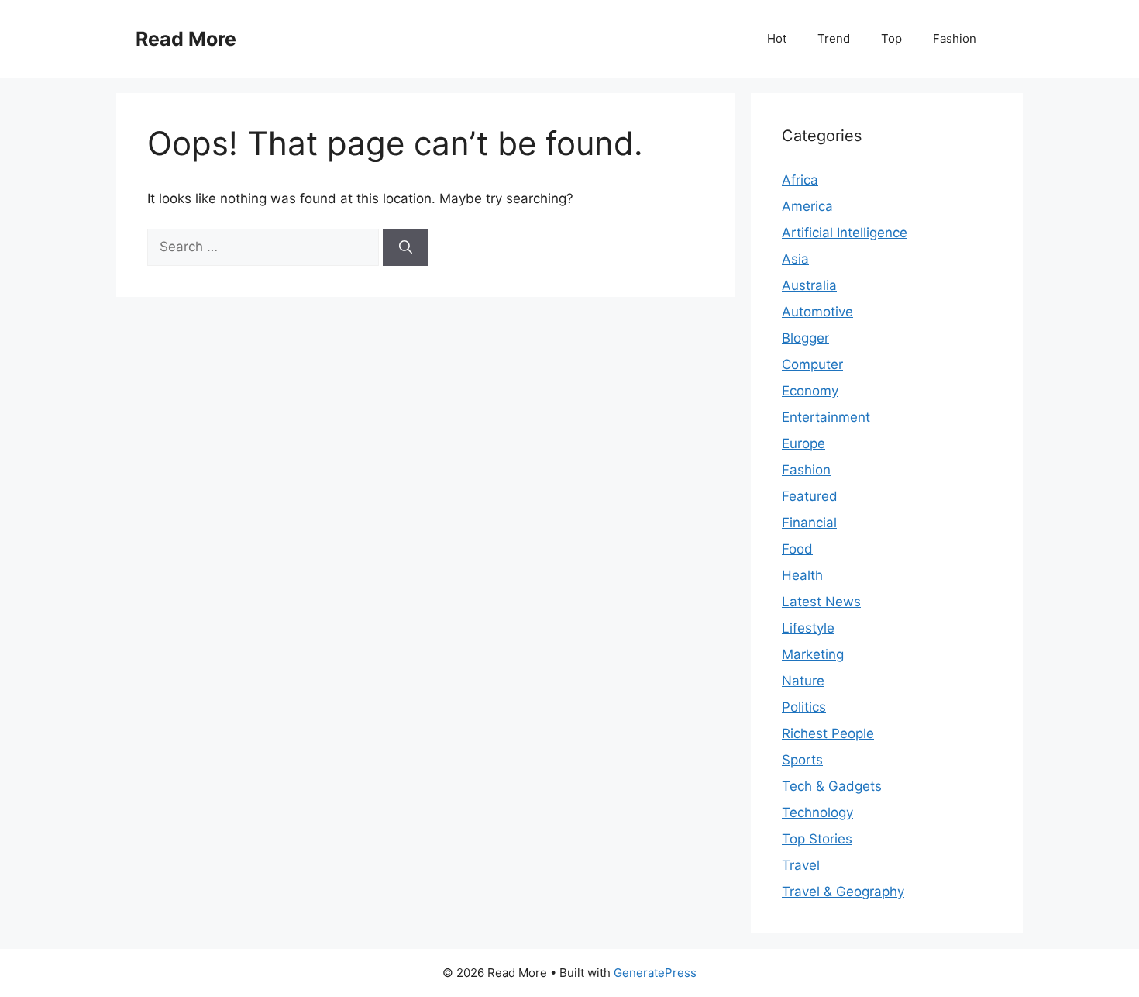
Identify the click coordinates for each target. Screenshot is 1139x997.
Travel (801, 865)
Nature (803, 680)
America (807, 206)
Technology (817, 812)
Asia (795, 259)
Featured (810, 496)
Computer (812, 364)
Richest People (828, 733)
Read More (186, 38)
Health (802, 575)
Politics (804, 707)
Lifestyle (808, 628)
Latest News (821, 601)
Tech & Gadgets (832, 786)
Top (891, 38)
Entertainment (826, 417)
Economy (810, 390)
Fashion (954, 38)
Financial (809, 522)
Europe (803, 443)
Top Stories (817, 839)
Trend (833, 38)
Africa (800, 180)
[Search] (405, 247)
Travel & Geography (843, 891)
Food (797, 549)
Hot (776, 38)
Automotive (817, 311)
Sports (802, 760)
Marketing (813, 654)
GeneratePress (655, 972)
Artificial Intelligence (844, 232)
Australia (809, 285)
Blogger (805, 338)
